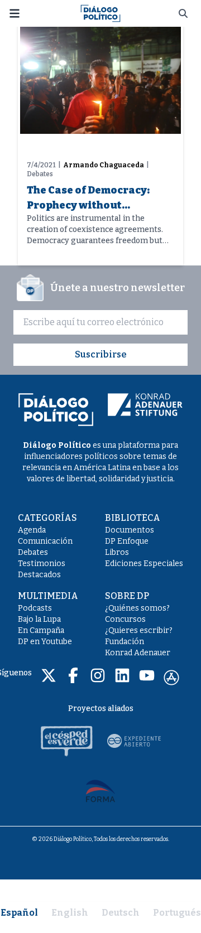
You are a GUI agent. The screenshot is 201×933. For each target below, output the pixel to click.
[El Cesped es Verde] (67, 741)
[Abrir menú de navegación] (14, 13)
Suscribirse (101, 354)
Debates (33, 552)
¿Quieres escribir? (139, 630)
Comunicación (45, 541)
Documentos (129, 530)
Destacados (39, 574)
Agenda (32, 530)
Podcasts (35, 608)
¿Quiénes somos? (137, 608)
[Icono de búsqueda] (183, 13)
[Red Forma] (100, 790)
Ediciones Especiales (144, 563)
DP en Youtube (45, 641)
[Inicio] (100, 12)
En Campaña (41, 630)
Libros (117, 552)
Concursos (125, 619)
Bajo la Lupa (39, 619)
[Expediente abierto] (134, 741)
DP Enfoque (127, 541)
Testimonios (41, 563)
